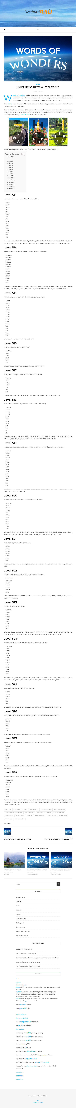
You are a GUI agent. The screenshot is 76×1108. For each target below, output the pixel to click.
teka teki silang (63, 815)
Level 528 (11, 188)
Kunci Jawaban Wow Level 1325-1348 (28, 966)
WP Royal (44, 1096)
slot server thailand (22, 1018)
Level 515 (11, 161)
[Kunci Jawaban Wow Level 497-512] (7, 831)
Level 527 (11, 186)
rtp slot (20, 1025)
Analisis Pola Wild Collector (24, 949)
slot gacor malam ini (30, 1058)
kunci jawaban (34, 809)
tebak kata (29, 815)
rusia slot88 (19, 1072)
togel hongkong (21, 1014)
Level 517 (11, 165)
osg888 (28, 1033)
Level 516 (11, 163)
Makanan (18, 910)
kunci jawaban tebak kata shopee (13, 812)
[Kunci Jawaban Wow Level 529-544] (68, 831)
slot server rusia (21, 985)
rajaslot (18, 982)
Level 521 (11, 174)
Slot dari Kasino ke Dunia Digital (26, 953)
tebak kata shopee (40, 815)
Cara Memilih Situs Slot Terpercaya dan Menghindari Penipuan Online (37, 958)
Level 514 (11, 159)
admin (8, 823)
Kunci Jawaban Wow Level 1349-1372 (28, 962)
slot (23, 1044)
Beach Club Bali (20, 897)
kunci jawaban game (46, 809)
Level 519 (11, 169)
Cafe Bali (18, 901)
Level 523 (11, 178)
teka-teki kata (25, 114)
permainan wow (9, 815)
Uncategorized (20, 927)
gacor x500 (22, 1008)
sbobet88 (23, 1005)
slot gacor (26, 1001)
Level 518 (11, 167)
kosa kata (25, 809)
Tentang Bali (20, 923)
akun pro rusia (41, 1055)
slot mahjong (31, 1051)
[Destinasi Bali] (38, 13)
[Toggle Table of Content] (22, 154)
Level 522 (11, 176)
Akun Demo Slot (31, 1066)
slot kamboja (20, 1029)
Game (38, 84)
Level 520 (11, 171)
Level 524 (11, 180)
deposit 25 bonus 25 (42, 1062)
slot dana (19, 979)
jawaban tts (17, 809)
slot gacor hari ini (25, 1022)
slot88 (18, 987)
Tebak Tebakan (52, 815)
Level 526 (11, 184)
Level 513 (11, 157)
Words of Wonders (19, 95)
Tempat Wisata (21, 918)
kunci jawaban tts (29, 812)
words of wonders (19, 819)
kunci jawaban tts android (44, 812)
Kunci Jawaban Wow (58, 812)
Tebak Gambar (20, 815)
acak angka (8, 809)
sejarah (18, 914)
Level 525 (11, 182)
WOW (10, 104)
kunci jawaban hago (59, 809)
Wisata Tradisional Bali (23, 931)
